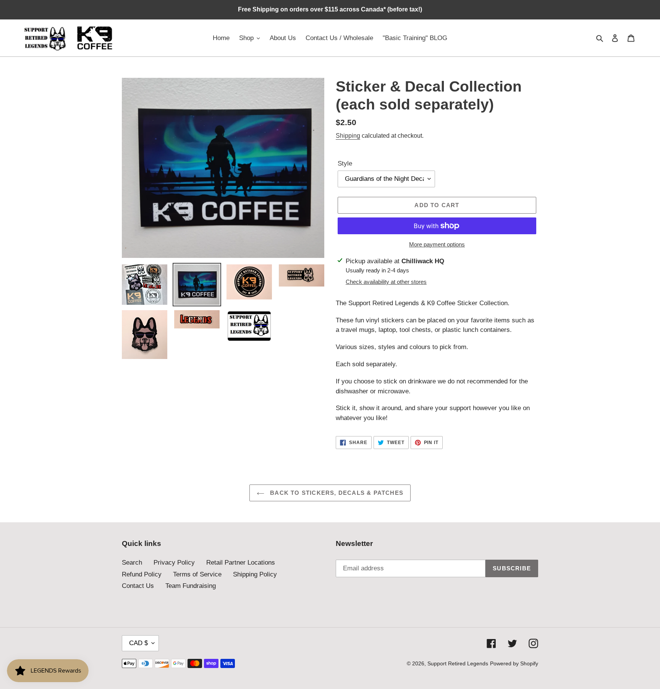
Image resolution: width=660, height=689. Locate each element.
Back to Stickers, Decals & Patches (335, 492)
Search (132, 562)
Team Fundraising (190, 585)
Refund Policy (142, 574)
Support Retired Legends (457, 663)
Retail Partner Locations (240, 562)
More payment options (437, 244)
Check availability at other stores (386, 281)
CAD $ (138, 643)
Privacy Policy (174, 562)
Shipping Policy (255, 574)
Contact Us (138, 585)
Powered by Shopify (514, 663)
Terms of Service (197, 574)
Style (345, 163)
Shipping (348, 135)
